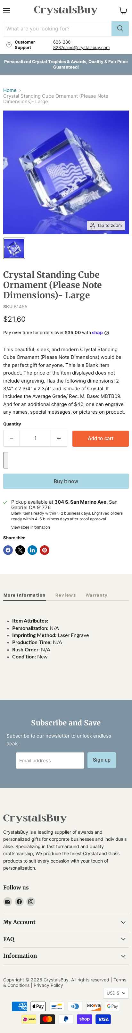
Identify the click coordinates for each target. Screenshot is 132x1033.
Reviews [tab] (65, 595)
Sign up (102, 760)
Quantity (12, 424)
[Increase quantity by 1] (59, 438)
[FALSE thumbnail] (14, 248)
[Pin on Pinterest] (44, 550)
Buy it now (66, 481)
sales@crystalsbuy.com (86, 47)
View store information (30, 527)
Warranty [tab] (97, 595)
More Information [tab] (25, 595)
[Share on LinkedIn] (32, 550)
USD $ (113, 993)
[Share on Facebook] (8, 550)
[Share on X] (20, 550)
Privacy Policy (48, 985)
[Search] (120, 28)
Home (10, 90)
